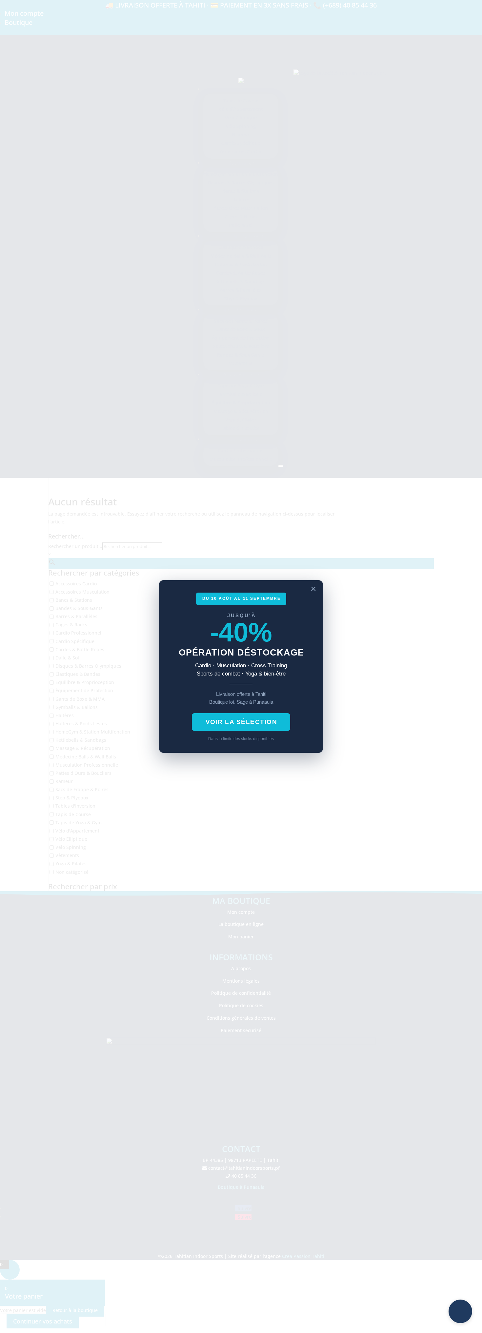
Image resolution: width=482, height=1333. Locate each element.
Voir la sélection (241, 721)
